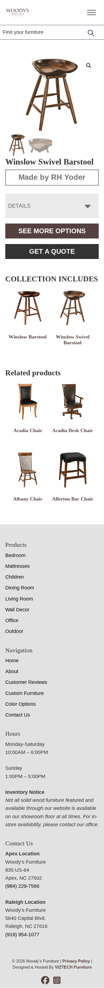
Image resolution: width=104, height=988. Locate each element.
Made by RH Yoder (52, 177)
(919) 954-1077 (22, 934)
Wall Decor (17, 609)
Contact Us (17, 715)
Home (12, 660)
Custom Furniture (24, 693)
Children (14, 577)
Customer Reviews (26, 682)
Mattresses (17, 566)
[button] (89, 66)
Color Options (20, 704)
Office (11, 620)
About (11, 671)
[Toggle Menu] (91, 12)
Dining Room (19, 588)
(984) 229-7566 (22, 886)
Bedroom (15, 555)
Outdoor (14, 631)
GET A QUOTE (52, 251)
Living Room (19, 599)
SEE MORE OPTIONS (52, 231)
